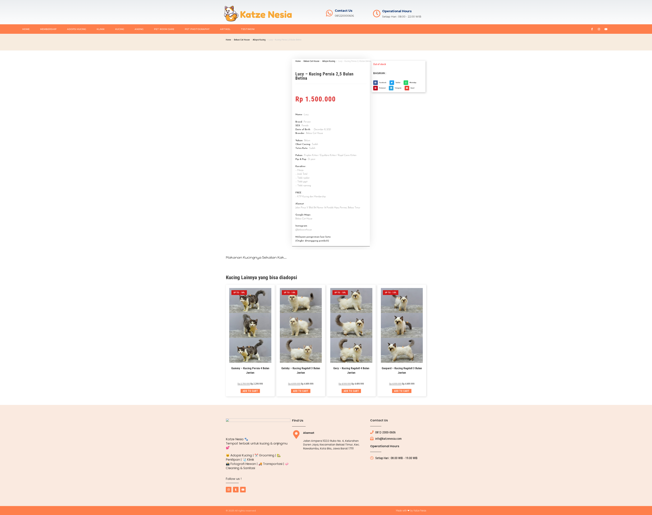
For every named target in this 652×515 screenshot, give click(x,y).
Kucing (119, 29)
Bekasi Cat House (242, 39)
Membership (48, 29)
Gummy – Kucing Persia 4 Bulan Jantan (250, 370)
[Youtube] (605, 29)
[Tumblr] (236, 489)
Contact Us (343, 11)
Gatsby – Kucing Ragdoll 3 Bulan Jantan (300, 370)
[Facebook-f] (591, 29)
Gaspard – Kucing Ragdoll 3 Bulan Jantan (402, 370)
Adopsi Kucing (76, 29)
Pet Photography (197, 29)
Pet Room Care (164, 29)
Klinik (101, 29)
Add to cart (250, 391)
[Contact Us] (329, 13)
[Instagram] (598, 29)
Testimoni (248, 29)
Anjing (139, 29)
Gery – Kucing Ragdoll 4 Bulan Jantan (351, 370)
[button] (380, 82)
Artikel (225, 29)
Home (26, 29)
